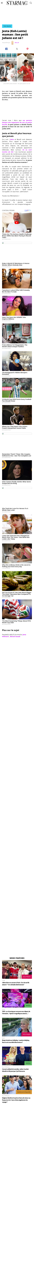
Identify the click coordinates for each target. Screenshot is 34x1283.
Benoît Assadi (15, 636)
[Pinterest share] (27, 48)
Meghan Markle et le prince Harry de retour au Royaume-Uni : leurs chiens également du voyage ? (16, 1100)
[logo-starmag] (17, 3)
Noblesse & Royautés (24, 1092)
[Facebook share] (6, 48)
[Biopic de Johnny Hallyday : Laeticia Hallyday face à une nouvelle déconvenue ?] (17, 1027)
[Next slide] (31, 70)
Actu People (27, 976)
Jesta (11, 139)
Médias (28, 1005)
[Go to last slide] (3, 70)
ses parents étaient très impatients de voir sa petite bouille (17, 122)
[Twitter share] (17, 48)
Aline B (17, 42)
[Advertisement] (17, 19)
